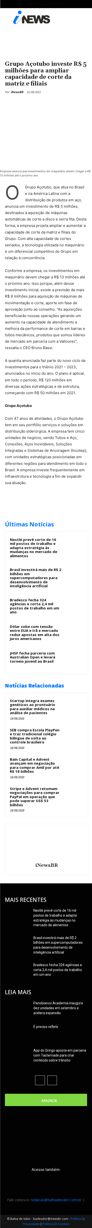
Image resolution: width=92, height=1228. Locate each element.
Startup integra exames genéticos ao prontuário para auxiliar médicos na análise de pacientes (32, 706)
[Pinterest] (48, 103)
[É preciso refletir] (17, 1033)
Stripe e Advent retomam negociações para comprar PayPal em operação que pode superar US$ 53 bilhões (34, 796)
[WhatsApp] (59, 103)
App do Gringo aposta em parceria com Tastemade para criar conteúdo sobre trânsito (59, 1055)
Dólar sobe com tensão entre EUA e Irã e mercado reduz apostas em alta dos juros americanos (34, 632)
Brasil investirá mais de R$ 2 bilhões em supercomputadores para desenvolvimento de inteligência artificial (35, 577)
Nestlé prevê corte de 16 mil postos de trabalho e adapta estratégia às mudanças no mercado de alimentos (33, 547)
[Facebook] (25, 103)
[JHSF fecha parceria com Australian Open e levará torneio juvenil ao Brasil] (73, 659)
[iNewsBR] (46, 844)
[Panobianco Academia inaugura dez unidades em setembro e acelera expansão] (17, 1009)
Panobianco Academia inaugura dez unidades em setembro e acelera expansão (58, 1008)
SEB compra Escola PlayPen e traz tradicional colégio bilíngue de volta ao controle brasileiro (34, 736)
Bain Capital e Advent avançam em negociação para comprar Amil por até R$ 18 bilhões (34, 765)
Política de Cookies (56, 1224)
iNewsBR (17, 92)
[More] (71, 103)
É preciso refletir (45, 1027)
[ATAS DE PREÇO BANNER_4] (46, 41)
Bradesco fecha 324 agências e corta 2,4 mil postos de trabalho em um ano (34, 606)
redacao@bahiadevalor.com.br (56, 1199)
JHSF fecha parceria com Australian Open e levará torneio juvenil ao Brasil (32, 657)
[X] (36, 103)
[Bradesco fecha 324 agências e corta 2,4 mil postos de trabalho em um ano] (73, 606)
